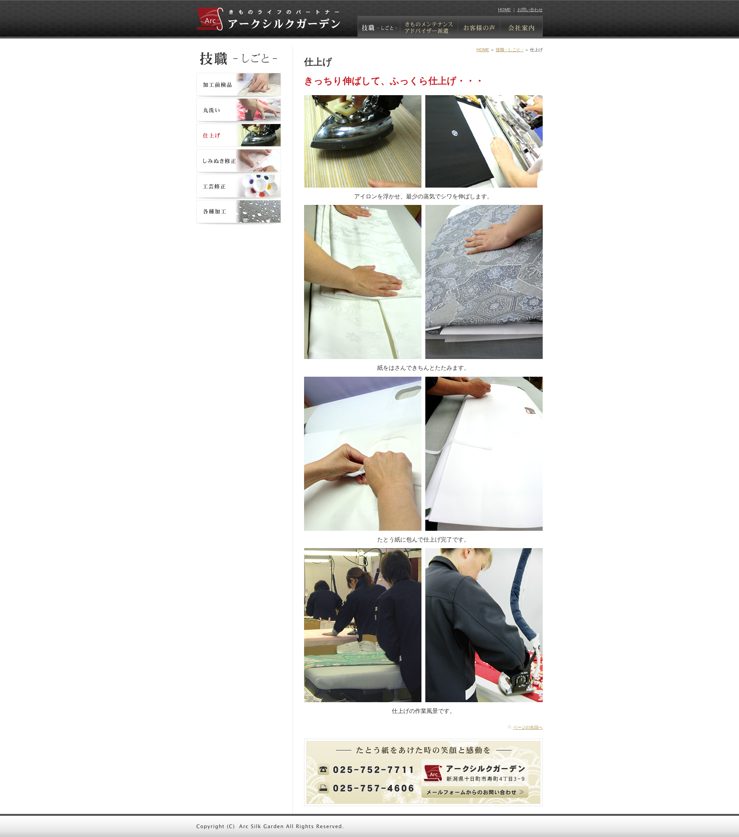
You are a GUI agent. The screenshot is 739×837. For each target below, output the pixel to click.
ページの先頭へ (528, 727)
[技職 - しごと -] (379, 31)
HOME (504, 9)
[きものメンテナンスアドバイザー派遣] (429, 31)
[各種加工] (238, 221)
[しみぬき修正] (238, 171)
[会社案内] (521, 31)
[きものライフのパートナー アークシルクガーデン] (268, 24)
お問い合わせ (530, 9)
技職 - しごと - (509, 49)
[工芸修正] (238, 196)
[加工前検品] (238, 94)
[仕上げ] (238, 145)
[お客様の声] (479, 31)
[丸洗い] (238, 120)
